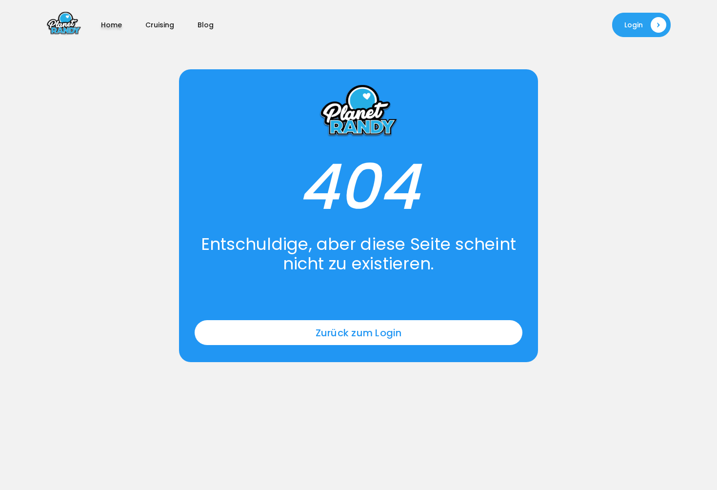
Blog (206, 25)
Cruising (159, 25)
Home (111, 25)
